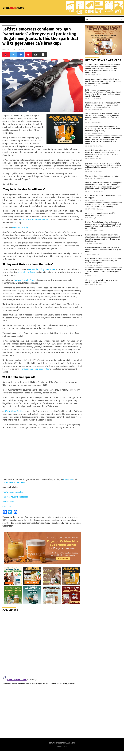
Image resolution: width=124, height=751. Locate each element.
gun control (47, 517)
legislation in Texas (26, 272)
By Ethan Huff (98, 109)
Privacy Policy (62, 746)
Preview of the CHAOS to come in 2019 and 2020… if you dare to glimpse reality (101, 205)
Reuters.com (8, 502)
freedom (37, 517)
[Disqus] (42, 644)
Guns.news (68, 479)
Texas (77, 523)
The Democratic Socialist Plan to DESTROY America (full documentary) (101, 281)
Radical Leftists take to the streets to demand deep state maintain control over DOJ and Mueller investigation (103, 261)
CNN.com (6, 506)
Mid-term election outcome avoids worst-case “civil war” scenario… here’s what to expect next (103, 271)
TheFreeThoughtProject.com (15, 497)
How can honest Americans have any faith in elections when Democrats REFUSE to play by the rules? (103, 250)
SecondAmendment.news (13, 482)
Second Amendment (65, 523)
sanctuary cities (48, 523)
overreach (26, 523)
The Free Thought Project (24, 280)
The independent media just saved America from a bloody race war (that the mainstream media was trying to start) (102, 129)
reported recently (20, 227)
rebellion (36, 523)
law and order (20, 520)
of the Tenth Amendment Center (34, 219)
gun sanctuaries (71, 517)
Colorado (28, 517)
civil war (20, 517)
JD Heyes (20, 49)
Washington (7, 526)
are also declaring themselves (41, 269)
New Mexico (15, 523)
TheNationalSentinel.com (13, 492)
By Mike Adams (98, 75)
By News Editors (99, 178)
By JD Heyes (97, 86)
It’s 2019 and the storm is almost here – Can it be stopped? (103, 197)
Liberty (47, 520)
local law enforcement (61, 520)
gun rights (58, 517)
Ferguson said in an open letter (35, 369)
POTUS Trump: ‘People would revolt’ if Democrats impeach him (100, 214)
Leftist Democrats (35, 520)
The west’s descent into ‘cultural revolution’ (102, 176)
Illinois (10, 520)
